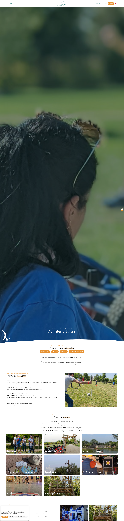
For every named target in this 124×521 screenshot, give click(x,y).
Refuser (11, 516)
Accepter (4, 516)
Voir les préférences (21, 516)
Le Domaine (96, 3)
